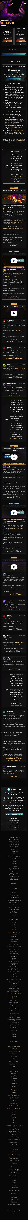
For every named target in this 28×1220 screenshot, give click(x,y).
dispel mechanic (17, 176)
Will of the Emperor (14, 960)
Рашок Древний (14, 1098)
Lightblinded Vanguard (14, 897)
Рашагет (14, 1122)
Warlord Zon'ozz (14, 1000)
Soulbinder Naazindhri (14, 938)
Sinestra (14, 1068)
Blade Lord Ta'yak (14, 963)
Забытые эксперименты (14, 1095)
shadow (7, 127)
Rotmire (14, 885)
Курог (14, 1119)
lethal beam (14, 438)
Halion (14, 1151)
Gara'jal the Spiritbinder (14, 955)
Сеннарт (14, 1114)
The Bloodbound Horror (14, 1017)
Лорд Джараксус (14, 1158)
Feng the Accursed (14, 953)
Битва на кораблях (14, 1131)
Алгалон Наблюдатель (14, 1190)
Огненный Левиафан (14, 1169)
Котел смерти (14, 983)
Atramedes (14, 1054)
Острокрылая (14, 1172)
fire (22, 125)
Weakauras (14, 1197)
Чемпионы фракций (14, 1160)
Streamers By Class (14, 1199)
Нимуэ (14, 1081)
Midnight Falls (14, 903)
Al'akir (14, 1050)
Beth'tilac (14, 1036)
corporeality (14, 705)
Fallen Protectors (14, 860)
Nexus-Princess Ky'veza (14, 1024)
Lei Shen (14, 927)
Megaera (14, 916)
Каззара (14, 1092)
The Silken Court (14, 1025)
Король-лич (14, 1146)
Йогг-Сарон (14, 1188)
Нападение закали (14, 1097)
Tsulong (14, 973)
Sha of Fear (14, 976)
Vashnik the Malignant (14, 844)
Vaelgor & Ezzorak (14, 894)
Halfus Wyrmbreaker (14, 1061)
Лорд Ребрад (14, 1128)
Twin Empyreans (14, 925)
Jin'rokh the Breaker (14, 909)
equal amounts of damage (13, 106)
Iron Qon (14, 924)
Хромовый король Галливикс (14, 993)
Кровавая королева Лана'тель (14, 1141)
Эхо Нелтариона (14, 1103)
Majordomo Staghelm (14, 1041)
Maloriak (14, 1058)
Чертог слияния (14, 1093)
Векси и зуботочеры (14, 981)
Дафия (14, 1117)
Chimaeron (14, 1056)
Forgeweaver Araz (14, 939)
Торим (14, 1183)
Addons (14, 1196)
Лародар (14, 1080)
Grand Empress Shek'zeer (14, 969)
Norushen (14, 861)
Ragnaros (14, 1042)
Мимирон (14, 1180)
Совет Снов (14, 1078)
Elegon (14, 958)
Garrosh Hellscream (14, 879)
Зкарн (14, 1100)
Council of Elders (14, 912)
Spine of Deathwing (14, 1008)
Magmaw (14, 1053)
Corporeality (14, 715)
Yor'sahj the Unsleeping (14, 1002)
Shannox (14, 1033)
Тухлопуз (14, 1134)
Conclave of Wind (14, 1048)
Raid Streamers (14, 1202)
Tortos (14, 914)
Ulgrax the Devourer (14, 1015)
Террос (14, 1112)
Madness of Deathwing (14, 1010)
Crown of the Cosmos (14, 899)
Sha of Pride (14, 863)
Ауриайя (14, 1179)
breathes (22, 368)
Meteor (17, 153)
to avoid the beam (17, 587)
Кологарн (14, 1177)
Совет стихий (14, 1115)
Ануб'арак (14, 1163)
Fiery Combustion (13, 124)
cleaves (17, 368)
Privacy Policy (14, 1211)
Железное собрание (14, 1175)
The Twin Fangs (14, 849)
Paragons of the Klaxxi (14, 878)
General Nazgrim (14, 869)
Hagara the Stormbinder (14, 1003)
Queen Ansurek (14, 1027)
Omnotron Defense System (14, 1051)
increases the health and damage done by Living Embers (13, 228)
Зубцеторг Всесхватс (14, 988)
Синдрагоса (14, 1144)
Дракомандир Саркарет (14, 1105)
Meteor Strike (18, 116)
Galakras (14, 865)
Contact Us (14, 1213)
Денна (14, 1120)
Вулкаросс (14, 1076)
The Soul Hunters (14, 941)
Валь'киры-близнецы (14, 1162)
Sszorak (14, 848)
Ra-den (14, 929)
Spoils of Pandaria (14, 873)
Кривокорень (14, 1073)
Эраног (14, 1110)
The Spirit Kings (14, 956)
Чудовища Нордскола (14, 1157)
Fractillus (14, 942)
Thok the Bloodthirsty (14, 874)
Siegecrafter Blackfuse (14, 876)
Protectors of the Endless (14, 971)
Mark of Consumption (18, 528)
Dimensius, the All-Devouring (14, 946)
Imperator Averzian (14, 890)
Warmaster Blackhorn (14, 1007)
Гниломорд (14, 1136)
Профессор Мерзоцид (14, 1137)
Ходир (14, 1185)
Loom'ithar (14, 936)
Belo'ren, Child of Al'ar (14, 902)
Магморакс (14, 1102)
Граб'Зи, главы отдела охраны (14, 991)
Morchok (14, 998)
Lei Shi (14, 974)
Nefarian (14, 1059)
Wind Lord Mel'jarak (14, 966)
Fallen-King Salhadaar (14, 895)
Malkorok (14, 871)
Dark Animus (14, 922)
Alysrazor (14, 1037)
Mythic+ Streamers (14, 1201)
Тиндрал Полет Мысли (14, 1085)
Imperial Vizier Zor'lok (14, 961)
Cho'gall (14, 1066)
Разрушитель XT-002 (14, 1174)
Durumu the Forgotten (14, 919)
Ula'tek (14, 852)
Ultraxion (14, 1005)
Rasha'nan (14, 1020)
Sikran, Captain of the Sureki (14, 1019)
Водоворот (21, 140)
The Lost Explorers (14, 846)
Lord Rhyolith (14, 1034)
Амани (14, 139)
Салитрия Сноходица (14, 1142)
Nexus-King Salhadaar (14, 944)
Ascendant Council (14, 1064)
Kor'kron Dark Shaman (14, 868)
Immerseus (14, 858)
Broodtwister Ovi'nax (14, 1022)
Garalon (14, 964)
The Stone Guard (14, 951)
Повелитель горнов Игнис (14, 1170)
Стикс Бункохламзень (14, 986)
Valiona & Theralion (14, 1063)
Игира (14, 1075)
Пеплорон (14, 1083)
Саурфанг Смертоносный (14, 1132)
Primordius (14, 921)
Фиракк (14, 1086)
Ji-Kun (14, 917)
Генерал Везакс (14, 1187)
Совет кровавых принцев (14, 1139)
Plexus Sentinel (14, 934)
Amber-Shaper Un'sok (14, 968)
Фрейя (14, 1182)
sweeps (18, 370)
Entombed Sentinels (14, 843)
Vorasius (14, 892)
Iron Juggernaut (14, 866)
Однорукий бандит (14, 990)
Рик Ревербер (14, 985)
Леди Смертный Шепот (14, 1129)
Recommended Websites (14, 1204)
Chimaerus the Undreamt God (14, 900)
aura (5, 389)
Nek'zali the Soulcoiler (14, 841)
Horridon (14, 911)
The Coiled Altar (14, 851)
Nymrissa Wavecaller (14, 839)
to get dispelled (20, 330)
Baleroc (14, 1039)
